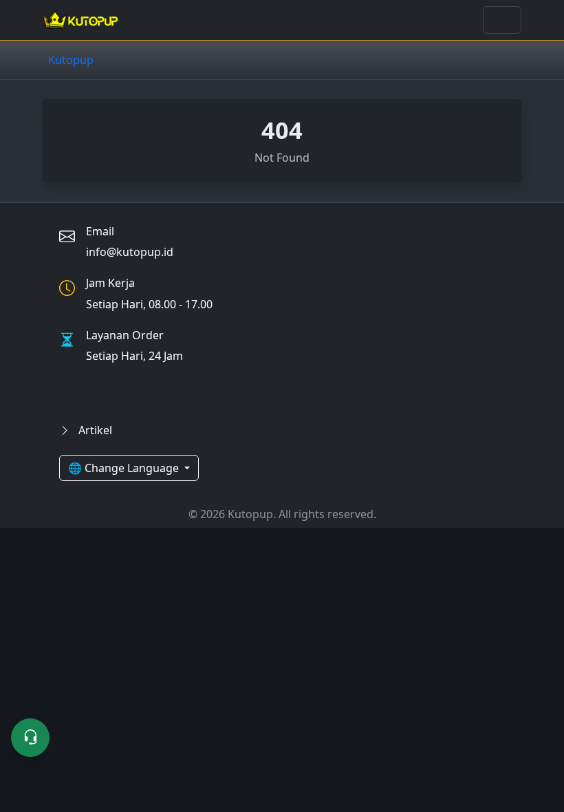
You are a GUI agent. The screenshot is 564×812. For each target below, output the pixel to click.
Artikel (94, 430)
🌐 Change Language (125, 468)
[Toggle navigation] (502, 20)
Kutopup (71, 59)
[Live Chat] (30, 737)
